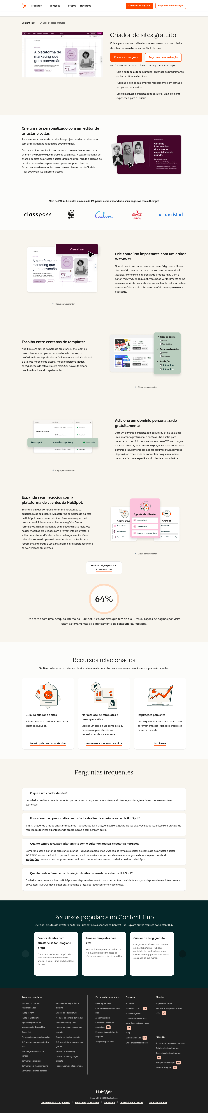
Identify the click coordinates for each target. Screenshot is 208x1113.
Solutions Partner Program (167, 1048)
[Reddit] (122, 1083)
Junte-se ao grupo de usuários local (169, 1010)
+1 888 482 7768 (104, 569)
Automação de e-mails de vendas (33, 1053)
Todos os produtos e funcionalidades (30, 1005)
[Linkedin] (113, 1083)
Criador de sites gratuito (66, 1013)
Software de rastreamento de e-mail (36, 1044)
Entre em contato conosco (137, 1043)
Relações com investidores (137, 1025)
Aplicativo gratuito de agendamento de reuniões (33, 1025)
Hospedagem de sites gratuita (69, 1066)
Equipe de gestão (133, 1013)
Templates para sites (104, 1042)
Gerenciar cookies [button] (158, 1102)
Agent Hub (26, 1032)
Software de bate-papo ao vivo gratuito (69, 1044)
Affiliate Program (166, 1067)
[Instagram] (86, 1083)
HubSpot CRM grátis (30, 1018)
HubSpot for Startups (168, 1063)
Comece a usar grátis (141, 5)
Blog (128, 1033)
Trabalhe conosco (136, 1008)
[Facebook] (77, 1083)
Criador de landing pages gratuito (67, 1058)
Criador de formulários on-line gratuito (69, 1030)
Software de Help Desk (66, 1023)
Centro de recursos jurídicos (55, 1102)
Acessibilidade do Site (131, 1102)
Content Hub (28, 23)
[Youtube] (95, 1083)
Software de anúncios (31, 1061)
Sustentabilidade (136, 1038)
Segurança (109, 1102)
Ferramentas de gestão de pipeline (67, 1005)
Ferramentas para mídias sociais (36, 1037)
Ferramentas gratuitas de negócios (106, 1034)
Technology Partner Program (168, 1055)
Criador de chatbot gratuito (68, 1037)
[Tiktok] (130, 1083)
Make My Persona (103, 1003)
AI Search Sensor (102, 1018)
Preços (72, 5)
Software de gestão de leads (34, 1071)
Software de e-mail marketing (35, 1066)
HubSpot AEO (28, 1013)
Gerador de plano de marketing (104, 1025)
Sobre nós (130, 1003)
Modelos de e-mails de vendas (69, 1018)
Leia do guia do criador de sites (48, 743)
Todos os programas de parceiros (170, 1043)
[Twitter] (104, 1083)
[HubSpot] (24, 5)
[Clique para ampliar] (146, 155)
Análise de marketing (65, 1051)
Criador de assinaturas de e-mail (107, 1010)
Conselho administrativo (136, 1018)
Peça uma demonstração (170, 5)
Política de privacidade (87, 1102)
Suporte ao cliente (164, 1003)
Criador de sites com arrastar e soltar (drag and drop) (54, 943)
